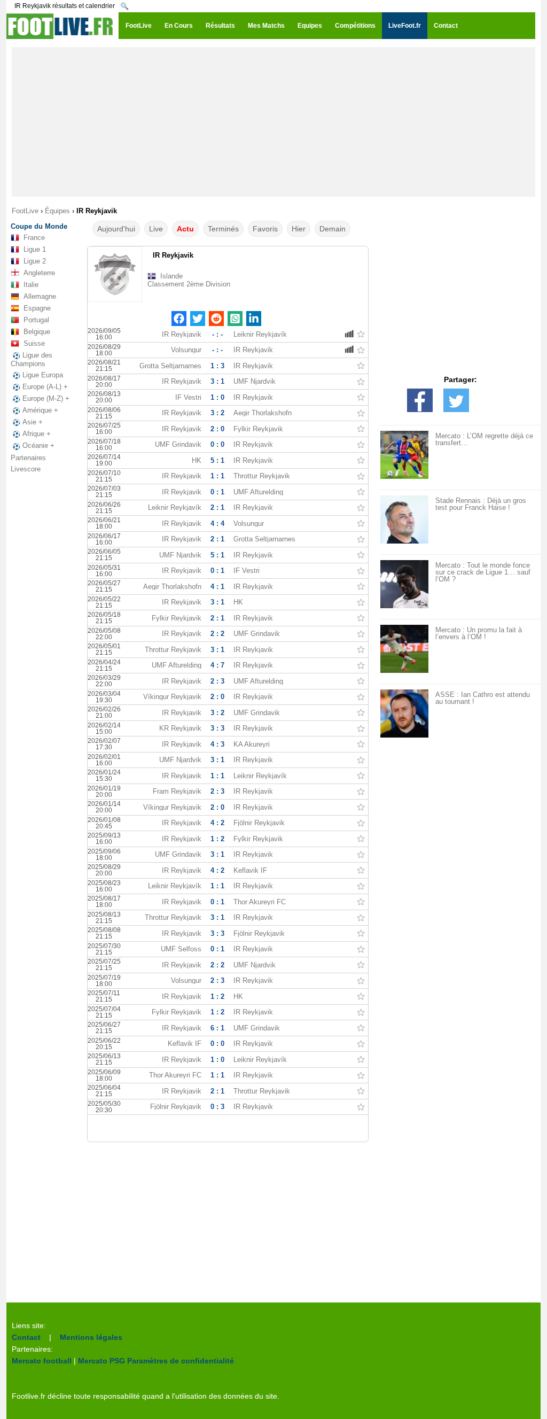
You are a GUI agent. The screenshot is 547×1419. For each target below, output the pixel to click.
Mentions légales (91, 1337)
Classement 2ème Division (188, 284)
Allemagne (40, 296)
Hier (299, 228)
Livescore (26, 469)
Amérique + (40, 410)
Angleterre (39, 273)
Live (156, 228)
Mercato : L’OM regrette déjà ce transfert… (484, 439)
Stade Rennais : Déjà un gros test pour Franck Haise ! (480, 504)
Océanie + (38, 445)
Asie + (32, 422)
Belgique (37, 332)
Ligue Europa (42, 375)
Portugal (36, 320)
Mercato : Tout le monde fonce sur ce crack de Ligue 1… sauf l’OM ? (482, 572)
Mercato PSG (101, 1360)
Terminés (223, 228)
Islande (171, 276)
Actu (185, 228)
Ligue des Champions (31, 359)
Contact (26, 1337)
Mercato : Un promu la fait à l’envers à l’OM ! (478, 633)
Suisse (34, 343)
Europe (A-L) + (45, 387)
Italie (31, 285)
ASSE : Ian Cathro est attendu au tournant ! (482, 698)
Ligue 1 (35, 249)
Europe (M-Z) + (45, 398)
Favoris (265, 228)
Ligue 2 (35, 261)
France (34, 238)
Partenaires (28, 458)
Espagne (37, 308)
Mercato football (42, 1360)
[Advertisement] (273, 122)
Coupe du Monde (39, 226)
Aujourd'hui (116, 228)
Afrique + (36, 434)
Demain (332, 228)
